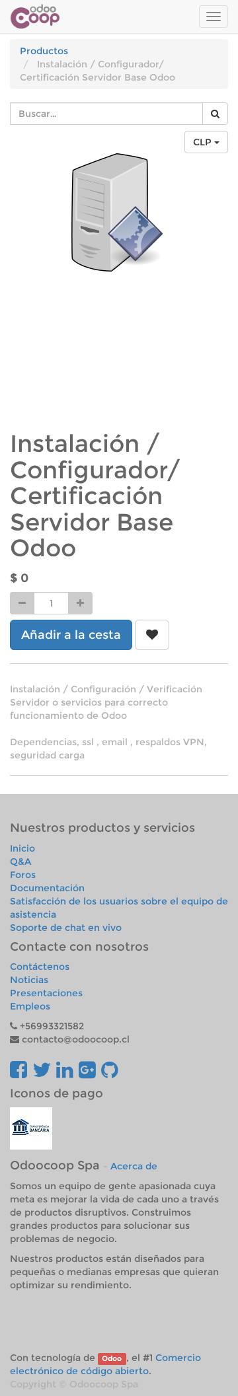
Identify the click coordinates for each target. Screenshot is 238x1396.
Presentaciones (46, 993)
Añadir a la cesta (71, 635)
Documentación (47, 888)
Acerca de (133, 1166)
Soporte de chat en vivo (66, 928)
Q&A (20, 861)
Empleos (30, 1006)
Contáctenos (39, 967)
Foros (23, 875)
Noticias (29, 980)
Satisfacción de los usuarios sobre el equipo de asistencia (119, 907)
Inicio (22, 848)
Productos (44, 51)
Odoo (112, 1358)
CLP (203, 142)
